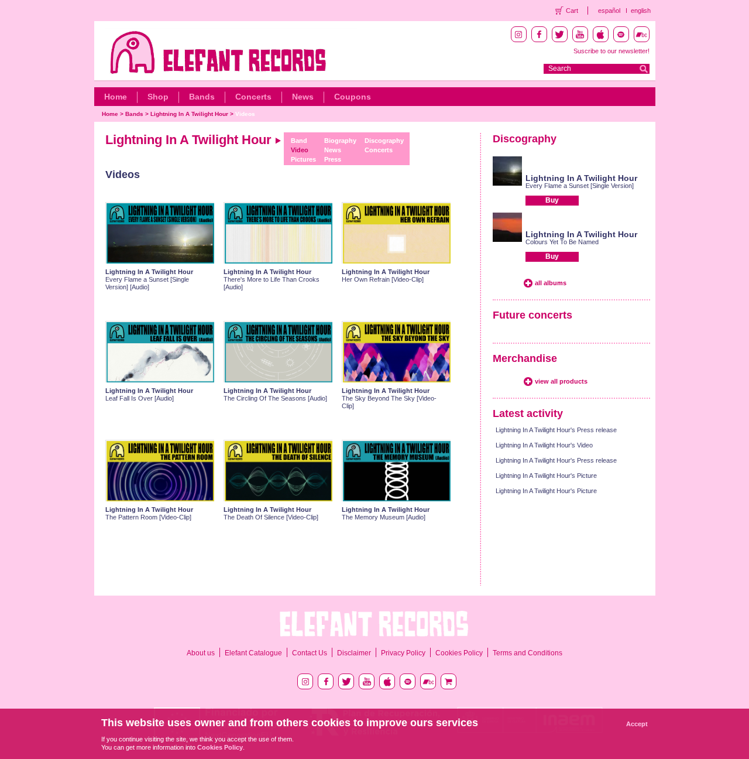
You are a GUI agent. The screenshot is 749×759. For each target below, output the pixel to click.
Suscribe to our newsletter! (611, 50)
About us (201, 653)
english (641, 10)
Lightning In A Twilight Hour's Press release (556, 429)
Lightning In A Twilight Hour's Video (544, 445)
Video (299, 149)
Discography (384, 140)
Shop (158, 96)
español (609, 10)
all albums (550, 282)
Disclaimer (354, 653)
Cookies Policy (459, 653)
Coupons (352, 96)
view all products (561, 381)
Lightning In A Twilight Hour (189, 114)
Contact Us (309, 653)
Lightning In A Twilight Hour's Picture (546, 475)
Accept (637, 723)
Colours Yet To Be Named (562, 241)
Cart (572, 10)
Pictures (303, 159)
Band (299, 140)
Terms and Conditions (527, 653)
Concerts (253, 96)
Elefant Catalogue (253, 653)
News (303, 96)
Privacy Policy (403, 653)
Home (115, 96)
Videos (245, 114)
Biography (340, 140)
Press (332, 159)
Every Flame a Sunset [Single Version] (579, 185)
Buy (552, 200)
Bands (202, 96)
